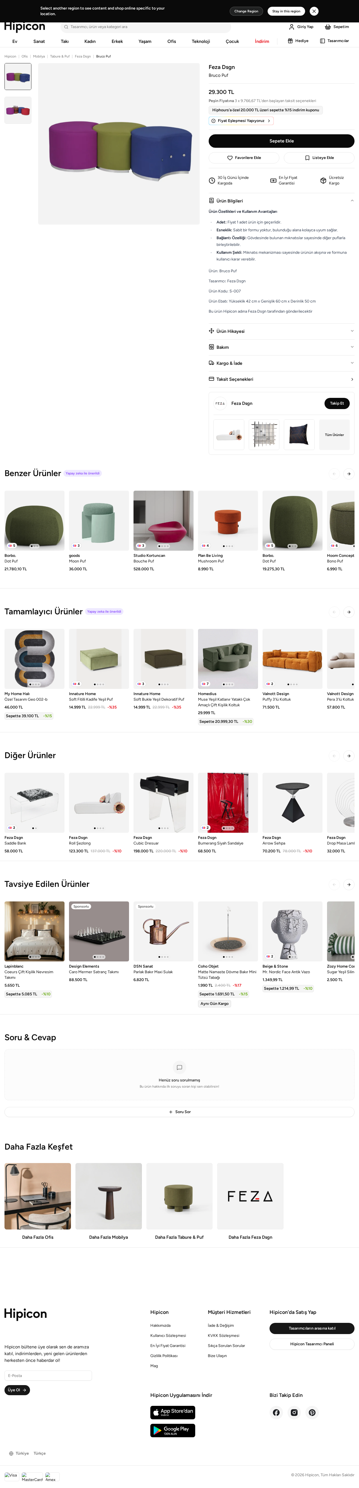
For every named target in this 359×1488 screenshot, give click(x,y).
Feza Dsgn (83, 56)
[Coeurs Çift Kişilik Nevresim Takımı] (34, 931)
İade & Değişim (221, 1325)
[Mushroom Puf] (228, 521)
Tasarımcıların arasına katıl (312, 1328)
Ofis (171, 41)
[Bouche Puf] (164, 521)
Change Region (246, 11)
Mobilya (39, 56)
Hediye (302, 40)
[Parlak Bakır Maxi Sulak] (164, 931)
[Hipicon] (24, 27)
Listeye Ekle (323, 157)
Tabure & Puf (60, 56)
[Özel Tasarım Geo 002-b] (34, 659)
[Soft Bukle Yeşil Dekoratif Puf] (164, 659)
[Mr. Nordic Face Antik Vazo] (293, 931)
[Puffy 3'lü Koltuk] (293, 659)
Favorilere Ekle (248, 157)
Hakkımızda (160, 1325)
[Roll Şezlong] (99, 803)
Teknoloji (201, 41)
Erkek (117, 41)
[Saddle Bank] (34, 803)
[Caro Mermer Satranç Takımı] (99, 931)
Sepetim (341, 26)
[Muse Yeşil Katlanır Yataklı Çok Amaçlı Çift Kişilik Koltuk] (228, 659)
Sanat (39, 41)
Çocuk (232, 41)
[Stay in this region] (314, 11)
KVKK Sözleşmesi (223, 1335)
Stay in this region (286, 11)
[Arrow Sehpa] (293, 803)
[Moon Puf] (99, 521)
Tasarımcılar (338, 40)
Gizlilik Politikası (164, 1355)
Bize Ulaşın (217, 1355)
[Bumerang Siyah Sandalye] (228, 803)
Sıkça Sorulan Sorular (226, 1345)
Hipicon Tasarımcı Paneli (312, 1344)
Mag (154, 1366)
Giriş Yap (305, 26)
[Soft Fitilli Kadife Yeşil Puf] (99, 659)
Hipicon (10, 56)
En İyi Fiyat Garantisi (167, 1345)
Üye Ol (14, 1390)
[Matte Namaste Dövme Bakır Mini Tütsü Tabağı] (228, 931)
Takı (65, 41)
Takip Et (337, 403)
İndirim (262, 41)
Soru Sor (183, 1111)
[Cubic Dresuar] (164, 803)
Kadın (90, 41)
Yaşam (145, 41)
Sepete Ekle (282, 141)
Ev (14, 41)
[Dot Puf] (34, 521)
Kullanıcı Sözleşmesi (168, 1335)
